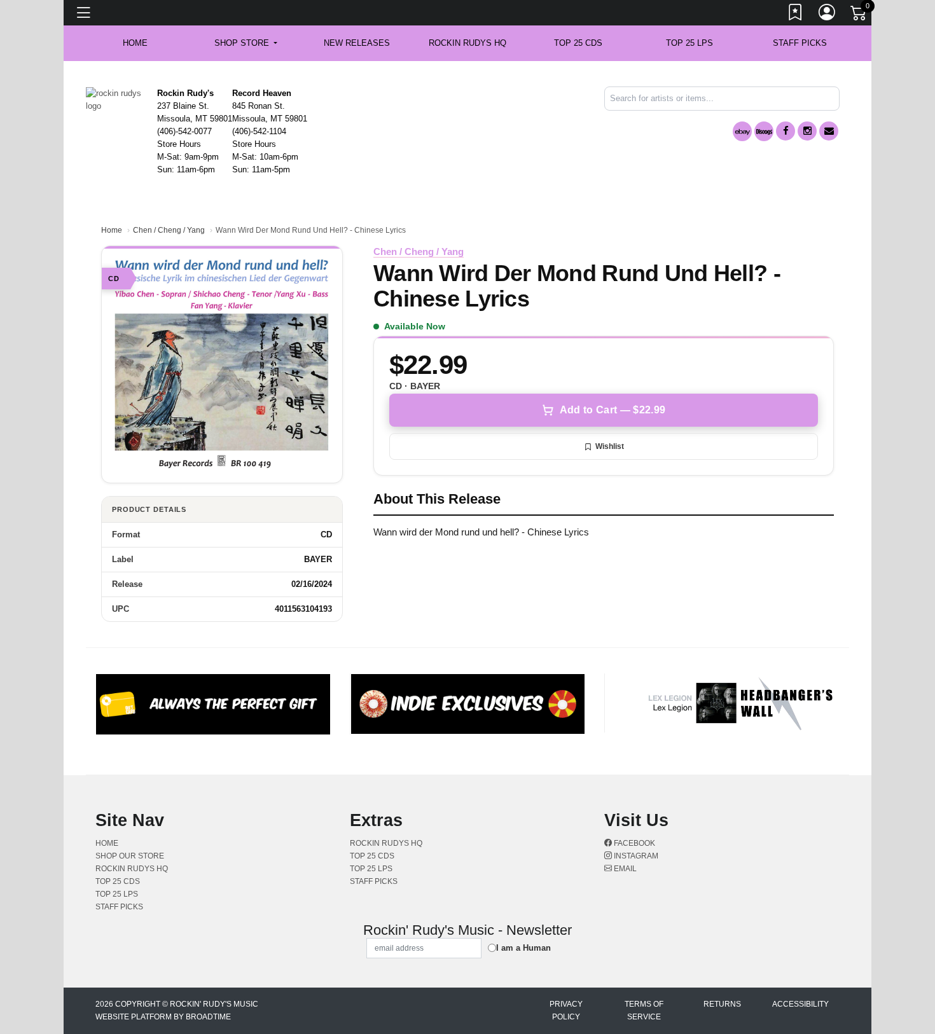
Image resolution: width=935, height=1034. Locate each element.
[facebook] (785, 131)
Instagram (635, 855)
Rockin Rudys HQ (467, 43)
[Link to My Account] (827, 15)
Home (111, 230)
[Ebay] (742, 131)
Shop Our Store (129, 855)
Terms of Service (644, 1010)
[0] (859, 15)
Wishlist (609, 446)
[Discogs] (764, 131)
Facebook (633, 843)
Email (624, 868)
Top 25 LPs (689, 43)
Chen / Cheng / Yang (169, 230)
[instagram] (807, 131)
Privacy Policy (566, 1010)
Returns (722, 1004)
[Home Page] (117, 99)
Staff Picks (800, 43)
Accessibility (800, 1004)
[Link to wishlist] (796, 15)
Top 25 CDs (578, 43)
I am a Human (523, 948)
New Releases (357, 43)
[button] (245, 43)
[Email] (829, 131)
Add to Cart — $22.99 (612, 409)
